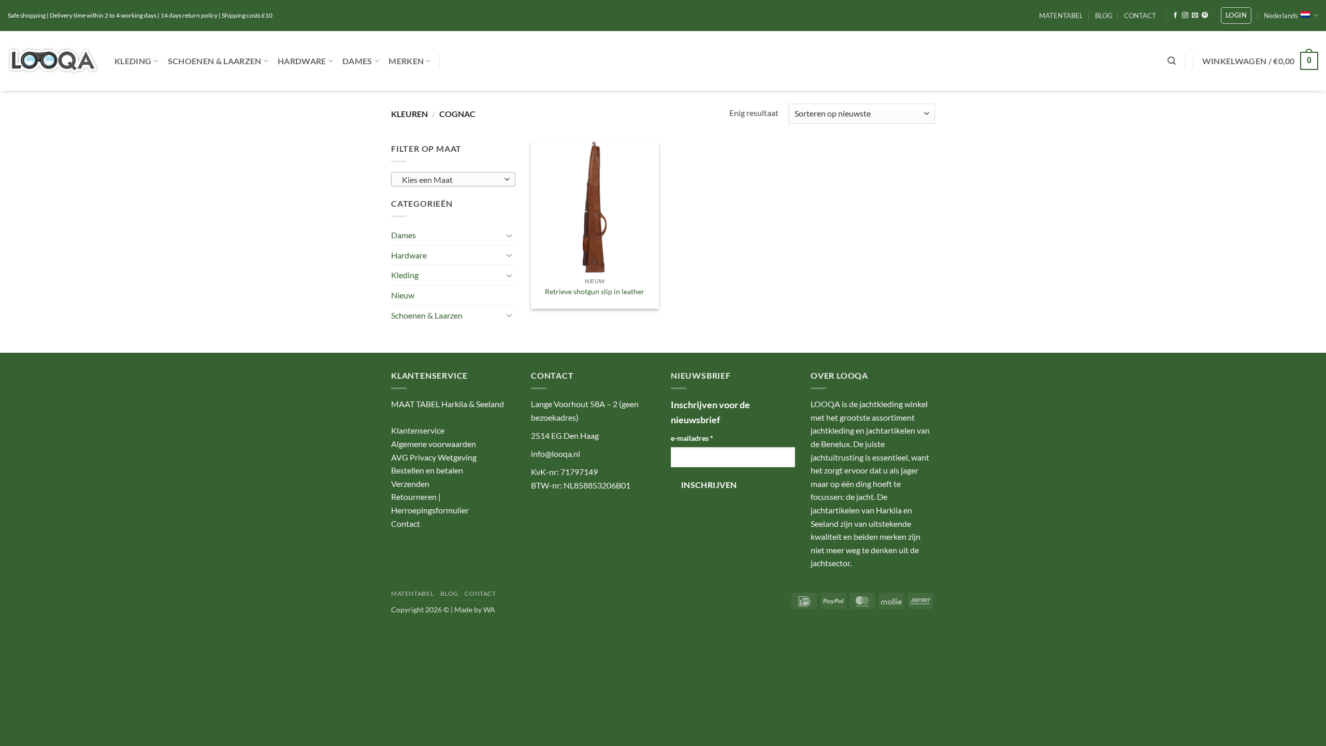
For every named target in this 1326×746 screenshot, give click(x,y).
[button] (1236, 15)
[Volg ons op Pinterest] (1205, 15)
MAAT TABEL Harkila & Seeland (447, 404)
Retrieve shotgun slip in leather (594, 291)
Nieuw (402, 295)
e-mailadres (692, 438)
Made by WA (474, 609)
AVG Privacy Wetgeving (434, 457)
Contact (405, 523)
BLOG (1104, 15)
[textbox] (451, 180)
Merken (406, 61)
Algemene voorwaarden (433, 444)
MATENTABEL (1061, 15)
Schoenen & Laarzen (215, 61)
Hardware (302, 61)
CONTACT (1140, 15)
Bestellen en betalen (427, 470)
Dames (357, 61)
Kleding (132, 61)
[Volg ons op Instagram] (1185, 15)
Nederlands (1281, 15)
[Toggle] (509, 235)
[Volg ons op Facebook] (1175, 15)
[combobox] (453, 179)
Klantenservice (417, 430)
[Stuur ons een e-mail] (1195, 15)
